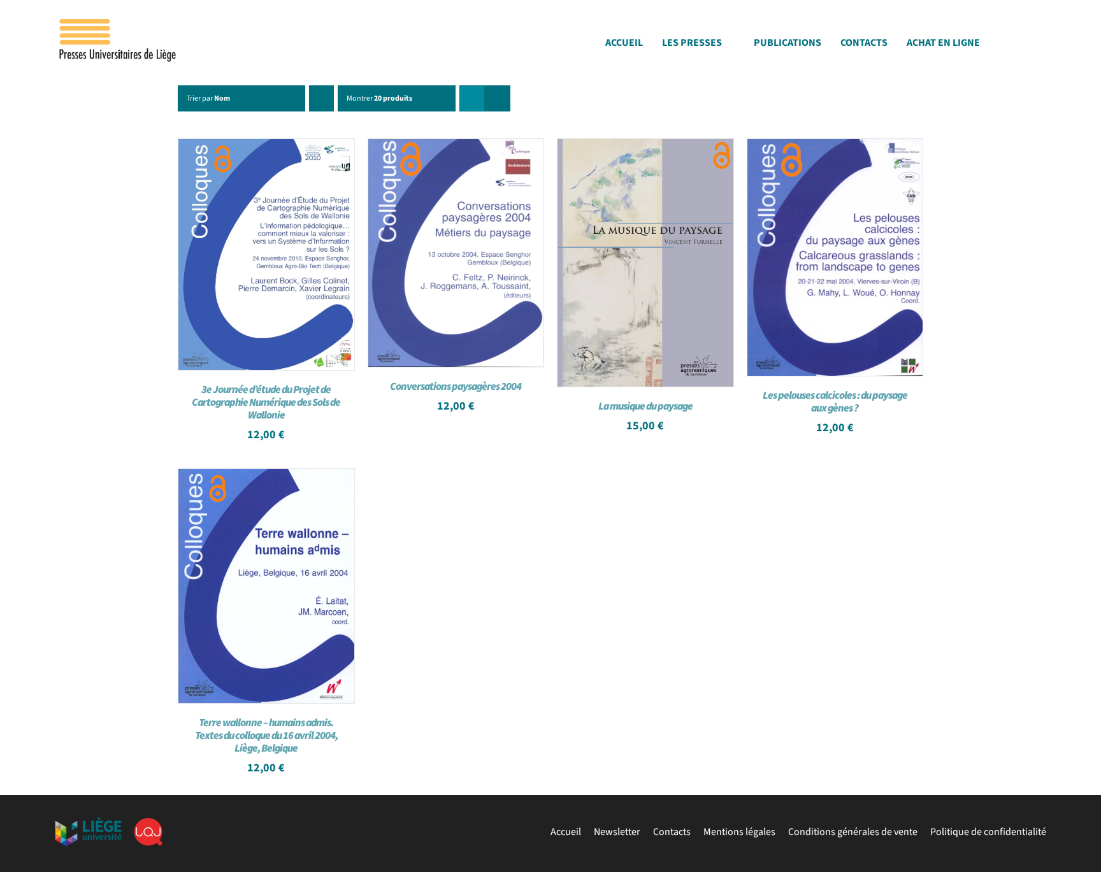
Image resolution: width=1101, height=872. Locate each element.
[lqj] (148, 823)
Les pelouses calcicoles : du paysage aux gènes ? (835, 402)
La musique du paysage (645, 406)
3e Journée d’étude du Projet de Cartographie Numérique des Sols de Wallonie (266, 402)
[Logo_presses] (118, 24)
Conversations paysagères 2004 (455, 386)
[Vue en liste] (497, 98)
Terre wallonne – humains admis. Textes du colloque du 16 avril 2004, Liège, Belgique (266, 735)
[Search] (1042, 46)
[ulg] (88, 822)
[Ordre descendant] (321, 98)
